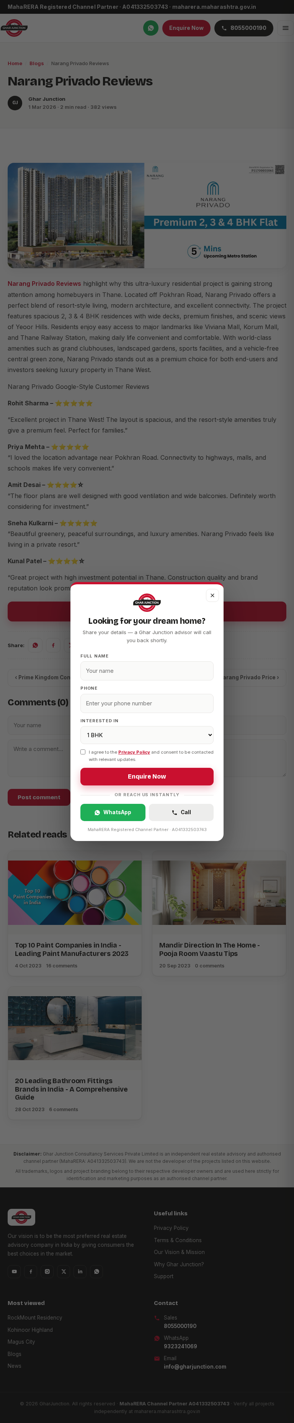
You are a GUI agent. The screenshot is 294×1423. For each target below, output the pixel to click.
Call (186, 812)
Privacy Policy (134, 752)
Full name (94, 656)
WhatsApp (117, 812)
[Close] (212, 595)
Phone (89, 688)
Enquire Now (147, 776)
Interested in (99, 720)
